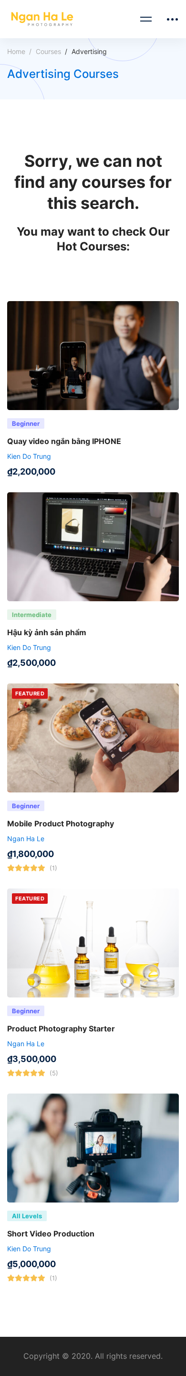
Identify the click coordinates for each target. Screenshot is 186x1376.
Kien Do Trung (29, 456)
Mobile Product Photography (60, 823)
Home (16, 51)
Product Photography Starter (61, 1028)
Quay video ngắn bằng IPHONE (64, 441)
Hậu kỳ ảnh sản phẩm (46, 632)
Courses (48, 51)
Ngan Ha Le (25, 838)
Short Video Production (50, 1233)
